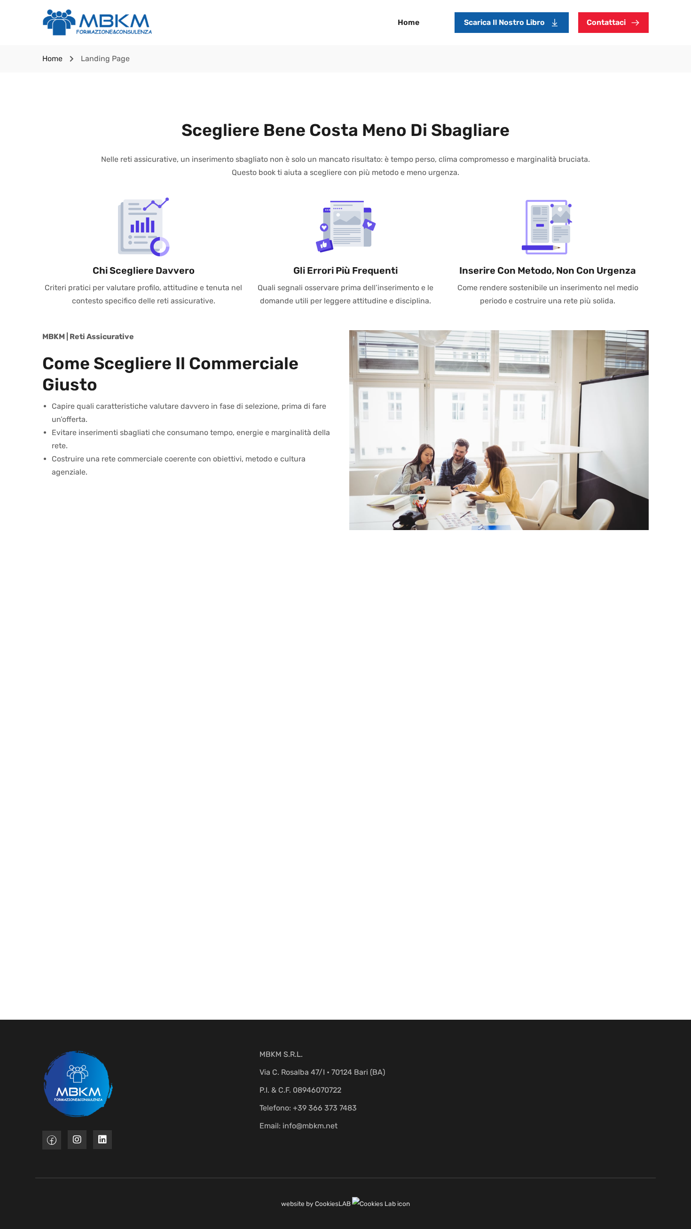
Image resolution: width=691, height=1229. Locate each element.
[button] (512, 22)
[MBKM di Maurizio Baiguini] (97, 21)
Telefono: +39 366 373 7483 (308, 1107)
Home (408, 22)
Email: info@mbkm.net (298, 1125)
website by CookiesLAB (316, 1203)
